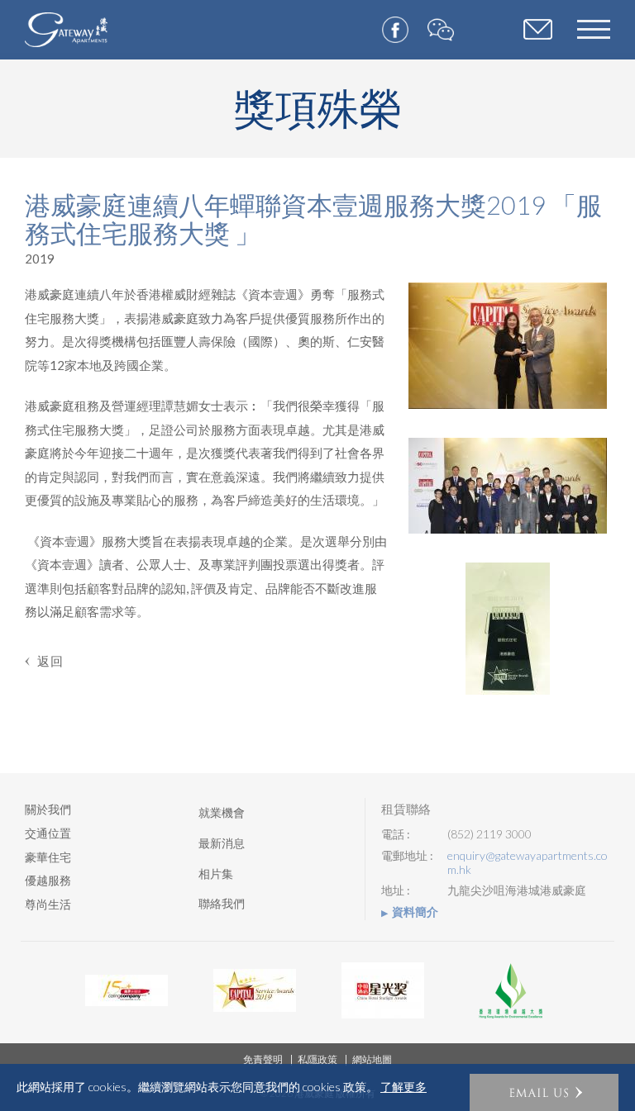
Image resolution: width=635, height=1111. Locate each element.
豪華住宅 (48, 857)
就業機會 (221, 812)
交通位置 (48, 833)
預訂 (538, 31)
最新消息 (221, 843)
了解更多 (403, 1087)
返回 (50, 660)
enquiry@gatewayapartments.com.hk (527, 862)
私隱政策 (317, 1059)
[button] (544, 1092)
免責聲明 (263, 1059)
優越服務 (48, 880)
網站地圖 (372, 1059)
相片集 (215, 873)
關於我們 (48, 809)
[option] (126, 990)
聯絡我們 (221, 903)
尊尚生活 (48, 904)
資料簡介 (415, 912)
